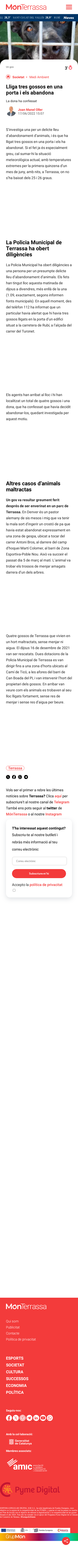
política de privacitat (46, 885)
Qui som (12, 1321)
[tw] (16, 1420)
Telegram (61, 802)
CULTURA (14, 1371)
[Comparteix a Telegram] (26, 778)
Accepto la (37, 885)
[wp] (50, 1420)
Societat (18, 77)
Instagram (53, 814)
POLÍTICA (15, 1392)
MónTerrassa (16, 814)
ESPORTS (14, 1358)
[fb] (9, 1420)
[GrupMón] (39, 1537)
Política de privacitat (21, 1339)
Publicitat (13, 1327)
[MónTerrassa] (23, 13)
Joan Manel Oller (30, 110)
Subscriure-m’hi (39, 873)
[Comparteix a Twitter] (8, 778)
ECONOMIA (16, 1385)
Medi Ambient (39, 77)
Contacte (12, 1333)
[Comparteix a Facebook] (14, 778)
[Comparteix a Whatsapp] (20, 778)
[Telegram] (29, 1420)
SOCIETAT (15, 1365)
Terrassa (15, 768)
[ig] (23, 1420)
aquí (58, 796)
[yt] (43, 1420)
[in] (36, 1420)
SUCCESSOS (17, 1378)
